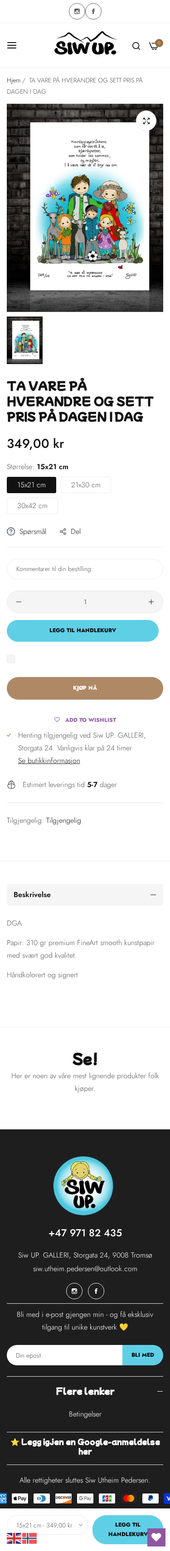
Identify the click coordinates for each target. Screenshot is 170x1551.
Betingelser (85, 1414)
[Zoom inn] (146, 120)
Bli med (142, 1355)
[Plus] (151, 602)
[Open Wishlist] (156, 1537)
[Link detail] (77, 11)
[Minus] (19, 602)
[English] (14, 1537)
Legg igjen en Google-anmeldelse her (90, 1446)
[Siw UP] (85, 45)
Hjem (13, 80)
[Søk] (136, 45)
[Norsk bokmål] (30, 1537)
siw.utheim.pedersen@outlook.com (85, 1268)
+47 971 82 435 (85, 1232)
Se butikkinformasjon (49, 760)
